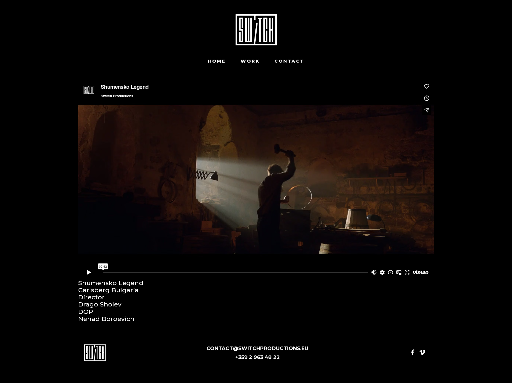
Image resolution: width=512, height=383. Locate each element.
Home (217, 61)
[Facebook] (413, 352)
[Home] (256, 29)
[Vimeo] (422, 352)
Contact (289, 61)
